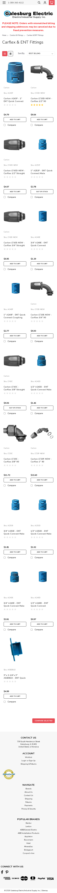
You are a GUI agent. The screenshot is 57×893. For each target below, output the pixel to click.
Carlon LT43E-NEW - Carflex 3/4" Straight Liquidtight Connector (14, 244)
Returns (28, 802)
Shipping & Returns (29, 764)
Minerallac (28, 846)
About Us (29, 792)
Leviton (28, 826)
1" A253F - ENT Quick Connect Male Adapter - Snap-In (41, 172)
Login (23, 760)
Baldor (28, 823)
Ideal (28, 843)
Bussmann (28, 840)
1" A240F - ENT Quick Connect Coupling (14, 316)
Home (4, 35)
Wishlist (28, 757)
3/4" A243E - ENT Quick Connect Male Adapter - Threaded (14, 605)
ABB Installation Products (28, 833)
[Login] (45, 3)
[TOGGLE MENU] (4, 2)
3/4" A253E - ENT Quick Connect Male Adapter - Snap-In (14, 532)
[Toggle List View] (10, 53)
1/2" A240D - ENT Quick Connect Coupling (39, 605)
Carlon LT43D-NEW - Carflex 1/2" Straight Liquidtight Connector (14, 172)
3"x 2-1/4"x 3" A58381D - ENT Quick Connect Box (15, 677)
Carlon (7, 88)
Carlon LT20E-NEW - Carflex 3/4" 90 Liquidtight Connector (41, 316)
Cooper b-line (28, 853)
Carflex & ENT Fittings (35, 35)
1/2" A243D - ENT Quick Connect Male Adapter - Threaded (41, 388)
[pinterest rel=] (7, 872)
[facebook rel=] (2, 872)
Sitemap (45, 891)
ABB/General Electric (28, 830)
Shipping (28, 799)
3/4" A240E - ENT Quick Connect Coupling (39, 244)
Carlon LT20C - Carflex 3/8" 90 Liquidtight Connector (11, 460)
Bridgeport (28, 850)
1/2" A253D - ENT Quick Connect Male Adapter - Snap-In (41, 532)
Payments (29, 805)
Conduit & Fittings (16, 35)
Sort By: (21, 53)
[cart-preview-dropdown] (51, 2)
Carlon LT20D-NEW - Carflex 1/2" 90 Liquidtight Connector (41, 100)
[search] (39, 3)
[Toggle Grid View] (4, 53)
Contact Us (28, 795)
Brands (29, 789)
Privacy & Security (28, 809)
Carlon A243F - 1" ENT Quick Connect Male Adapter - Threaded (13, 100)
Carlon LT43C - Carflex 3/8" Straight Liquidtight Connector (14, 388)
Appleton (28, 836)
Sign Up (32, 760)
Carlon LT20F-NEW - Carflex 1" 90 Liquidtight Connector (41, 460)
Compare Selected (43, 721)
